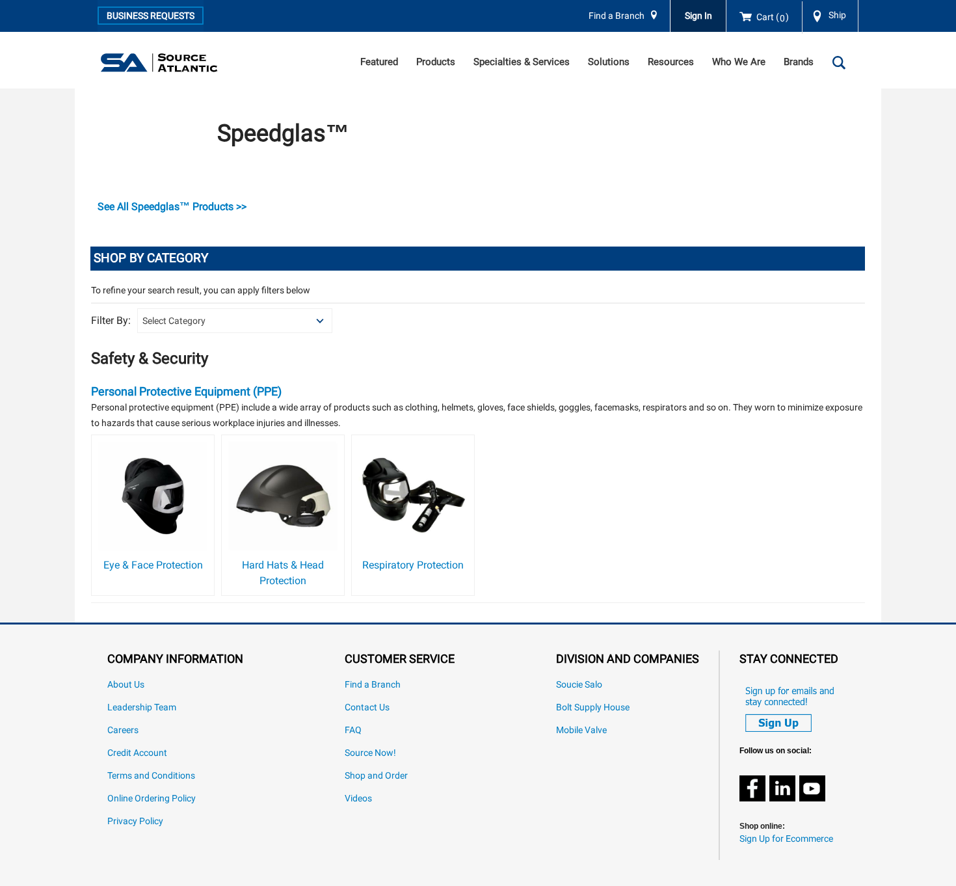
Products (435, 62)
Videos (358, 798)
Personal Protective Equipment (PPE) (186, 391)
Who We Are (738, 62)
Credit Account (137, 753)
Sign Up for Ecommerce (786, 839)
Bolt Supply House (593, 707)
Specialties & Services (521, 62)
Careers (123, 730)
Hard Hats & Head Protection (283, 573)
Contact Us (367, 707)
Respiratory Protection (413, 565)
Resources (671, 62)
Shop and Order (376, 776)
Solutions (609, 62)
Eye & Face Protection (153, 565)
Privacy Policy (135, 821)
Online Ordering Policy (151, 798)
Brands (799, 62)
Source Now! (370, 753)
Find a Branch (616, 15)
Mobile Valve (581, 730)
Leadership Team (141, 707)
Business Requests (150, 15)
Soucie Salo (579, 685)
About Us (125, 685)
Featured (379, 62)
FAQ (353, 730)
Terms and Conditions (151, 776)
